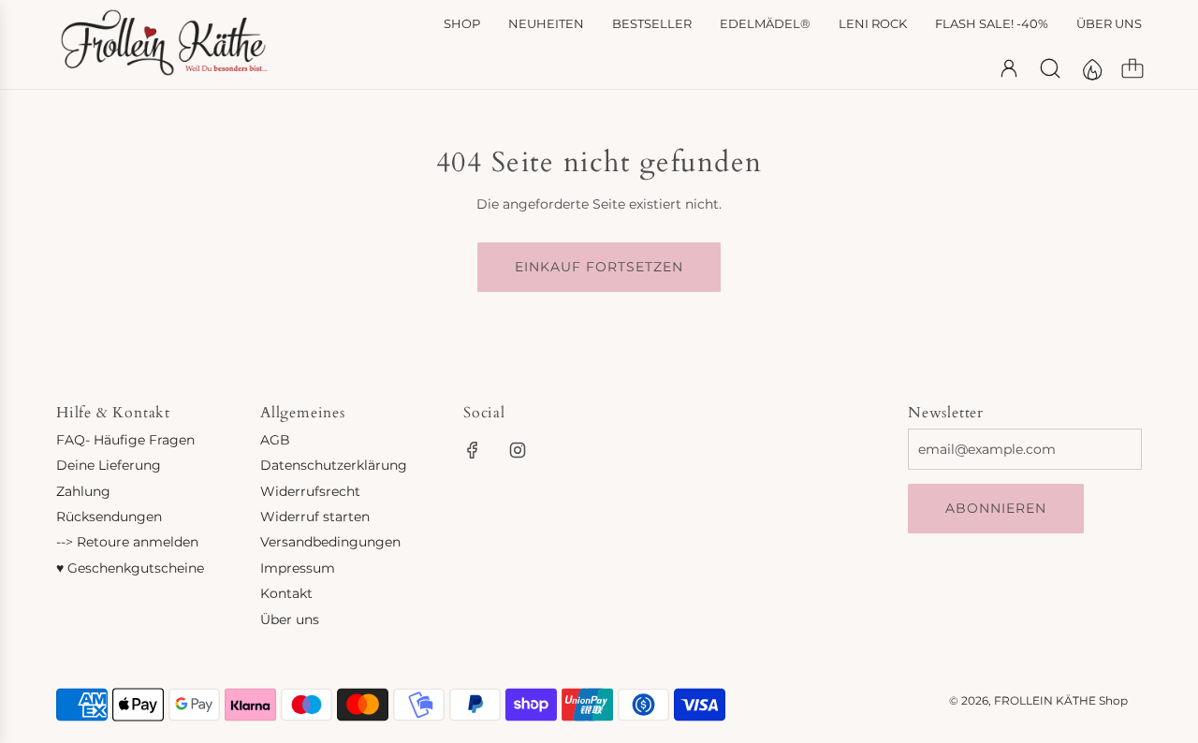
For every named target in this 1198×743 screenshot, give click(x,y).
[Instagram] (517, 450)
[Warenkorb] (1132, 68)
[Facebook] (472, 450)
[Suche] (1050, 68)
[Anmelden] (1009, 68)
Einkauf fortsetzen (599, 266)
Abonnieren (995, 508)
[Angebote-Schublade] (1091, 68)
